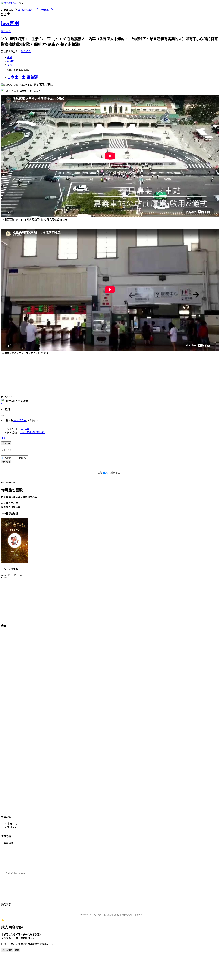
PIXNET (87, 914)
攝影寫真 (24, 429)
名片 (9, 64)
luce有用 (10, 23)
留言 (23, 420)
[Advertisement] (16, 372)
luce (3, 403)
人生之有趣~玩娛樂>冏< (32, 432)
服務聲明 (138, 914)
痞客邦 (17, 420)
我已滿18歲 (7, 950)
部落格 (10, 61)
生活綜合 (26, 51)
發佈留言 (6, 462)
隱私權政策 (127, 914)
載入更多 (6, 443)
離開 (17, 950)
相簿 (9, 57)
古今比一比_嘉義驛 (22, 77)
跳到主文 (6, 31)
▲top (4, 437)
